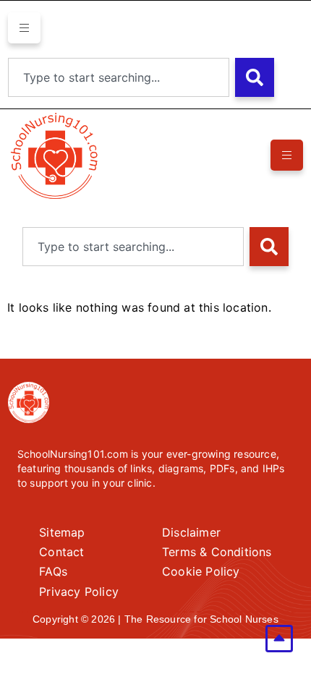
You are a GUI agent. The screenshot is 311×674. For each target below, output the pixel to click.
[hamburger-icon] (24, 27)
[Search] (254, 77)
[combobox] (118, 77)
